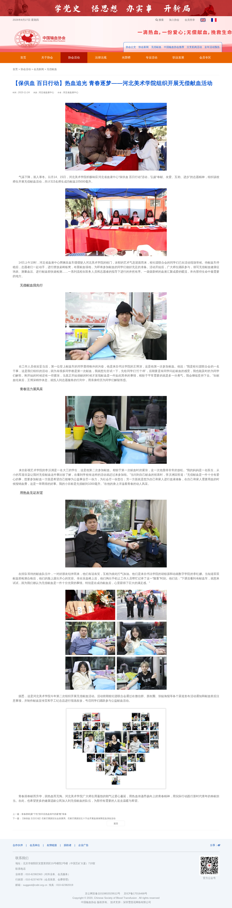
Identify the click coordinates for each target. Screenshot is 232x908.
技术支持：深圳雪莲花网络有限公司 (130, 902)
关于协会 (47, 57)
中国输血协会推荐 (174, 47)
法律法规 (101, 57)
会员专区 (205, 57)
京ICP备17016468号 (135, 893)
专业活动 (151, 57)
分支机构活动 (194, 47)
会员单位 (35, 845)
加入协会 (174, 19)
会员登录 (190, 19)
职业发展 (178, 57)
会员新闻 (39, 69)
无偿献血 (156, 47)
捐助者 (67, 845)
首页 (23, 57)
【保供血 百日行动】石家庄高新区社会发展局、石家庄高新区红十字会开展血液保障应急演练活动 (68, 818)
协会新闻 (143, 47)
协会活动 (74, 57)
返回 (116, 823)
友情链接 (52, 845)
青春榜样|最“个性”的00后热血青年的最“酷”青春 (44, 814)
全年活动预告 (212, 47)
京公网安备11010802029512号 (104, 893)
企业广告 (83, 845)
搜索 (161, 19)
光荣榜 (126, 57)
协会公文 (131, 47)
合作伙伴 (18, 845)
